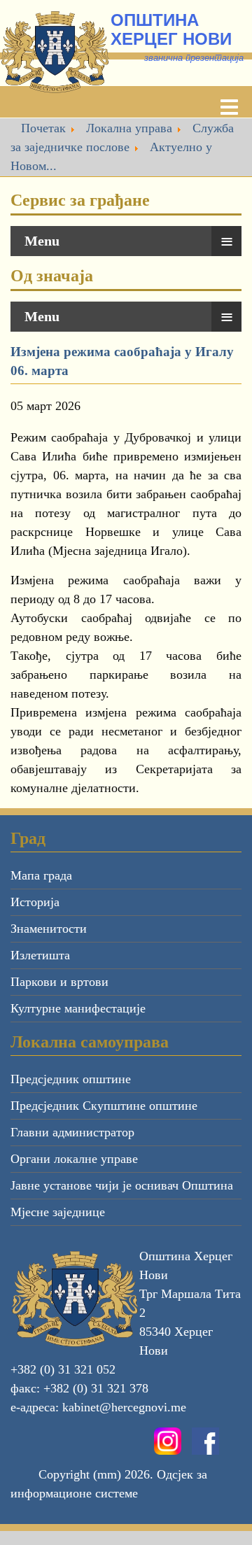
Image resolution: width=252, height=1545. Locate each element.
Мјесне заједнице (57, 1212)
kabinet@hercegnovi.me (124, 1407)
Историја (34, 902)
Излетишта (40, 955)
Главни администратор (72, 1132)
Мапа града (41, 875)
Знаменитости (48, 929)
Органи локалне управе (74, 1159)
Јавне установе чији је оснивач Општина (121, 1185)
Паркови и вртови (59, 982)
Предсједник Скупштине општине (103, 1106)
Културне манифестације (78, 1008)
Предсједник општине (70, 1079)
